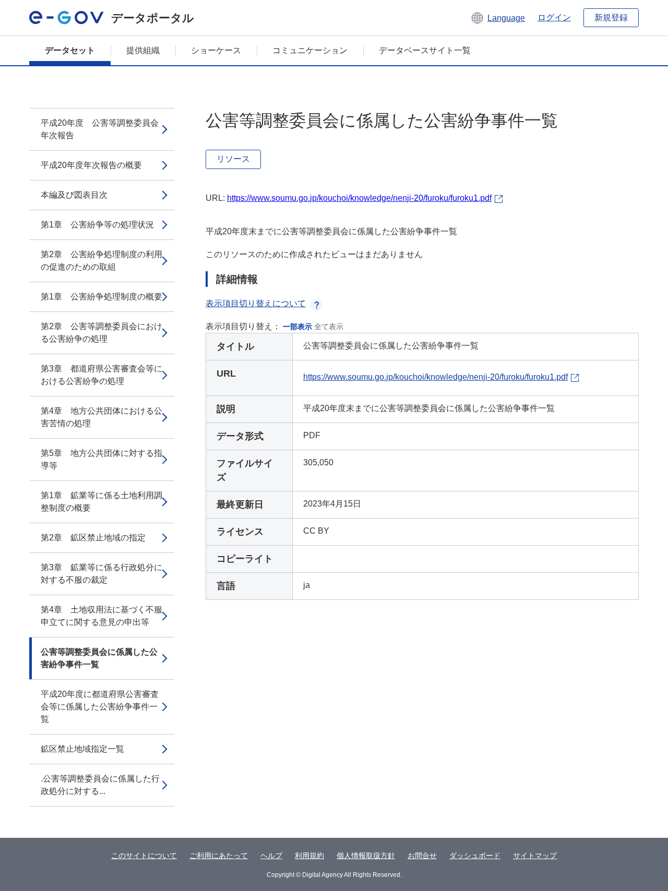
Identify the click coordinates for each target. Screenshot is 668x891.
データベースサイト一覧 (425, 50)
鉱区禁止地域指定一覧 (82, 748)
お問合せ (422, 855)
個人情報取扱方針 (366, 855)
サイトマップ (535, 855)
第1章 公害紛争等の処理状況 (97, 224)
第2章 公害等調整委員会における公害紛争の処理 (101, 332)
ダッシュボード (474, 855)
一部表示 (297, 326)
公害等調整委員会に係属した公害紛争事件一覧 (99, 658)
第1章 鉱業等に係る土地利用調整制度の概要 (101, 501)
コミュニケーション (310, 50)
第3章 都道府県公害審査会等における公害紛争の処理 (101, 375)
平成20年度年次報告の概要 (91, 165)
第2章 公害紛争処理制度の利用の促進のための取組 (101, 260)
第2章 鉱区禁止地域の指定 (93, 537)
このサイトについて (144, 855)
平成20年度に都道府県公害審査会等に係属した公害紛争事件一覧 (100, 707)
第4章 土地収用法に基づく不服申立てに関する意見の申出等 (101, 616)
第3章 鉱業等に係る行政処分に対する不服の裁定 (101, 573)
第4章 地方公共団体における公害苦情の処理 (101, 417)
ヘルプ (271, 855)
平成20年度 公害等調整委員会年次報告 (100, 129)
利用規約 (309, 855)
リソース (233, 158)
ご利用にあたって (218, 855)
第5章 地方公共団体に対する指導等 (101, 459)
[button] (497, 18)
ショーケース (216, 50)
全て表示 (328, 326)
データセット (70, 50)
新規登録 (611, 17)
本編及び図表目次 (74, 194)
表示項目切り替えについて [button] (256, 303)
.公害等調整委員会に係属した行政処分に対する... (100, 785)
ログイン (554, 17)
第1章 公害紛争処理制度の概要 (101, 296)
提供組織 (143, 50)
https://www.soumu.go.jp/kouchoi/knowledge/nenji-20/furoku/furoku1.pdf (359, 198)
